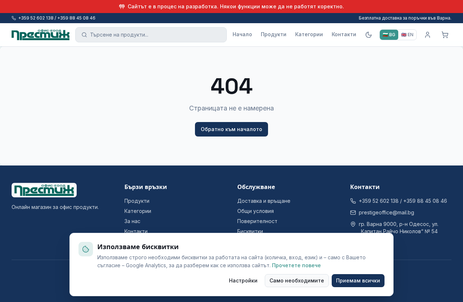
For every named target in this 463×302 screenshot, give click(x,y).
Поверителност (257, 221)
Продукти (273, 34)
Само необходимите (296, 280)
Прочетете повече (296, 265)
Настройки (243, 280)
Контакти (344, 34)
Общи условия (255, 211)
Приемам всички (358, 280)
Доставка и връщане (263, 201)
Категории (309, 34)
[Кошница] (444, 34)
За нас (132, 221)
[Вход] (427, 34)
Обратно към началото (231, 129)
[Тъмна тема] (368, 34)
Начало (242, 34)
